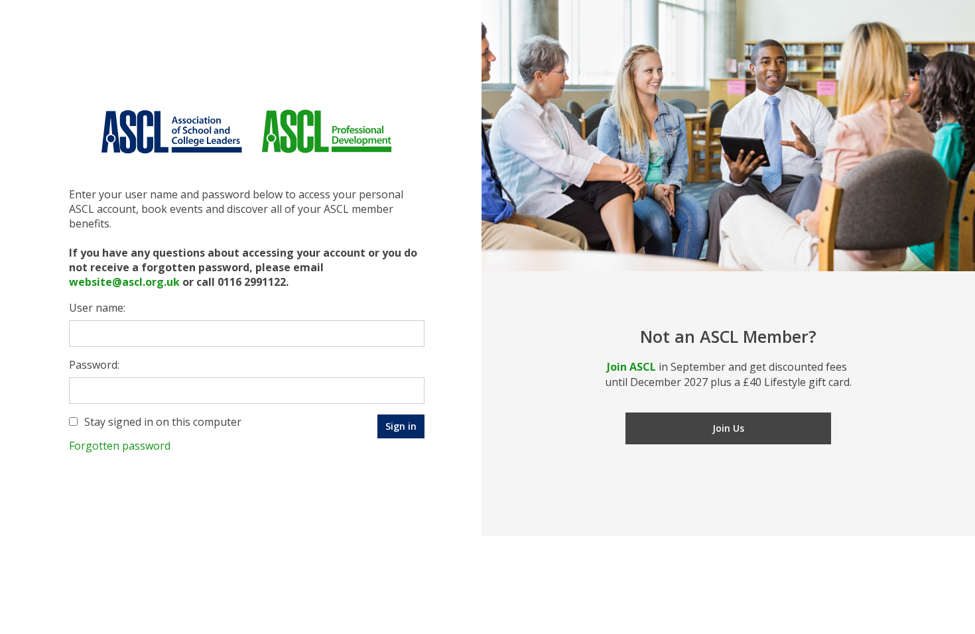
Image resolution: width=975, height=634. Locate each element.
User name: (97, 307)
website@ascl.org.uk (124, 282)
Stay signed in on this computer (162, 421)
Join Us (728, 428)
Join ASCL (631, 366)
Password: (94, 364)
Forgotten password (119, 445)
